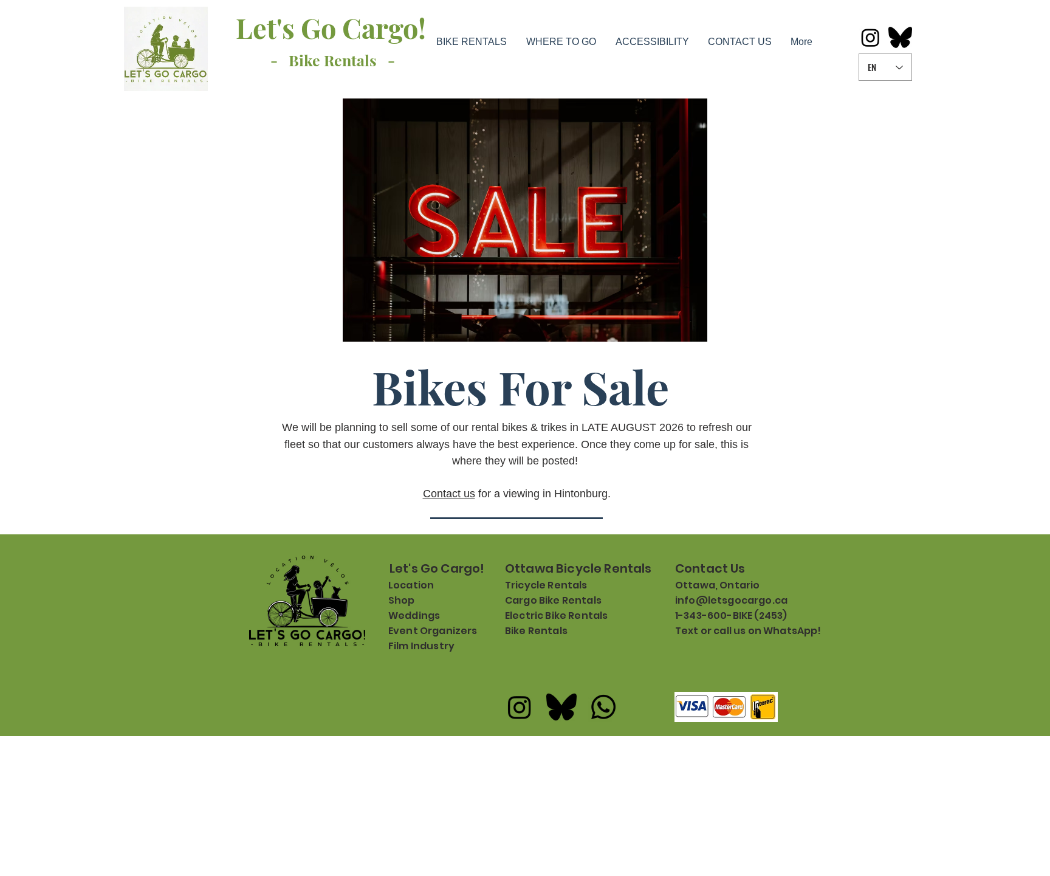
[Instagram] (870, 37)
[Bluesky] (900, 37)
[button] (471, 41)
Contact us (449, 494)
